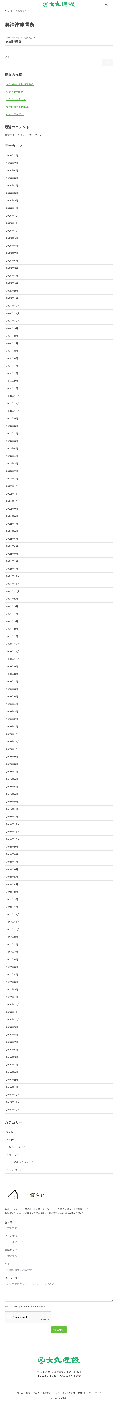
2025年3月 (12, 283)
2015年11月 (13, 1102)
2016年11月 (13, 1012)
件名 (7, 1264)
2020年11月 (13, 651)
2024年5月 (12, 358)
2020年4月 (12, 704)
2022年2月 (12, 561)
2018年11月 (13, 831)
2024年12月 (13, 305)
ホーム (20, 1392)
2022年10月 (13, 501)
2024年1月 (12, 388)
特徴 (28, 1392)
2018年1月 (12, 907)
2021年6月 (12, 598)
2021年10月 (13, 591)
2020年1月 (12, 726)
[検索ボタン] (106, 4)
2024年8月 (12, 336)
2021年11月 (13, 583)
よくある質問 (68, 1392)
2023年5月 (12, 448)
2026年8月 (12, 155)
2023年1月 (12, 478)
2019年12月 (13, 734)
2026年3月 (12, 193)
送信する (59, 1330)
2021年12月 (13, 576)
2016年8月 (12, 1034)
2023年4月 (12, 456)
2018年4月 (12, 884)
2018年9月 (12, 846)
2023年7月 (12, 433)
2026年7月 (12, 163)
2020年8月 (12, 674)
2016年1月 (12, 1087)
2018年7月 (12, 861)
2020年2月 (12, 719)
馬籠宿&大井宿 (14, 92)
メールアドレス (13, 1236)
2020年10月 (13, 659)
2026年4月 (12, 185)
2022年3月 (12, 553)
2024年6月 (12, 351)
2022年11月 (13, 493)
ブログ (56, 1392)
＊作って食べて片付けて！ (21, 1162)
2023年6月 (12, 441)
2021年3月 (12, 621)
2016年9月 (12, 1027)
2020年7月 (12, 681)
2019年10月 (13, 749)
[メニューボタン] (113, 4)
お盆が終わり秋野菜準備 (20, 84)
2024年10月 (13, 320)
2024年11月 (13, 313)
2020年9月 (12, 666)
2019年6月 (12, 779)
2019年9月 (12, 756)
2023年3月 (12, 463)
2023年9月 (12, 418)
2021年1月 (12, 636)
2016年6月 (12, 1049)
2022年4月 (12, 546)
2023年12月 (13, 396)
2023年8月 (12, 426)
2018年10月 (13, 839)
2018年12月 (13, 824)
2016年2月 (12, 1079)
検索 (7, 57)
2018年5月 (12, 876)
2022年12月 (13, 486)
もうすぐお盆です (16, 99)
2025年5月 (12, 268)
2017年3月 (12, 982)
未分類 (10, 1132)
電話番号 (10, 1250)
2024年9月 (12, 328)
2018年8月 (12, 854)
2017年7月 (12, 952)
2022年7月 (12, 523)
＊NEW (10, 1139)
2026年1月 (12, 208)
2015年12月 (13, 1094)
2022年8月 (12, 516)
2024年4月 (12, 366)
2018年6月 (12, 869)
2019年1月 (12, 816)
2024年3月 (12, 373)
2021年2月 (12, 629)
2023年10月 (13, 411)
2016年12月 (13, 1004)
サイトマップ (95, 1392)
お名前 (8, 1222)
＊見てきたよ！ (15, 1169)
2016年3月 (12, 1072)
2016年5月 (12, 1057)
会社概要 (46, 1392)
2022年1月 (12, 568)
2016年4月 (12, 1064)
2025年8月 (12, 245)
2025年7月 (12, 253)
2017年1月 (12, 997)
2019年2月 (12, 809)
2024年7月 (12, 343)
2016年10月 (13, 1019)
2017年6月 (12, 959)
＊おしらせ (12, 1154)
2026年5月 (12, 178)
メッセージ (11, 1278)
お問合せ (82, 1392)
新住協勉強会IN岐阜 (17, 107)
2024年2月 (12, 381)
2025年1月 (12, 298)
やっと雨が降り (15, 114)
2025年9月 (12, 238)
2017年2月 (12, 989)
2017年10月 (13, 929)
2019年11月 (13, 741)
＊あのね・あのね (16, 1147)
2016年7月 (12, 1042)
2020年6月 (12, 689)
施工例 (36, 1392)
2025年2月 (12, 290)
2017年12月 (13, 914)
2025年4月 (12, 275)
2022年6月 (12, 531)
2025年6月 (12, 260)
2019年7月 (12, 771)
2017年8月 (12, 944)
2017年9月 (12, 937)
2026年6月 (12, 170)
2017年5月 (12, 967)
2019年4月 (12, 794)
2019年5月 (12, 786)
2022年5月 (12, 538)
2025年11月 (13, 223)
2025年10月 (13, 230)
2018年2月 (12, 899)
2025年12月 (13, 215)
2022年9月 (12, 508)
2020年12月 (13, 644)
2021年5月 (12, 606)
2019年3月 (12, 801)
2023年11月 (13, 403)
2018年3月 (12, 892)
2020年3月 (12, 711)
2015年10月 (13, 1109)
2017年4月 (12, 974)
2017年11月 (13, 922)
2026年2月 (12, 200)
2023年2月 (12, 471)
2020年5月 (12, 696)
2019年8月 (12, 764)
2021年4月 (12, 614)
